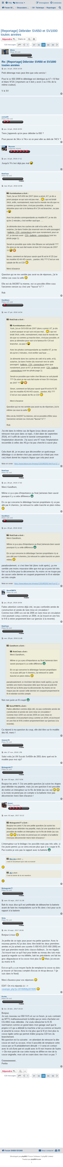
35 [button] (53, 44)
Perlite (4, 996)
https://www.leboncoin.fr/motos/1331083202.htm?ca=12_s (36, 464)
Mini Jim (13, 859)
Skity (4, 918)
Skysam (11, 146)
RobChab (5, 174)
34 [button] (48, 44)
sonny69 (5, 117)
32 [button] (39, 44)
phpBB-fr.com (36, 1159)
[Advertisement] (31, 19)
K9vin (12, 50)
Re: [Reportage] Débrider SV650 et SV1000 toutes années (29, 63)
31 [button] (34, 44)
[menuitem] (8, 3)
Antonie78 (6, 740)
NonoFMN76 (11, 590)
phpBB (24, 1156)
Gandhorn (5, 300)
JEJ (11, 873)
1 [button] (27, 44)
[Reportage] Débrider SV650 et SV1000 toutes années (29, 32)
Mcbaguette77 (7, 767)
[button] (19, 45)
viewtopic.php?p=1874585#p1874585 (19, 989)
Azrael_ (11, 803)
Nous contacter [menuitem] (48, 1151)
